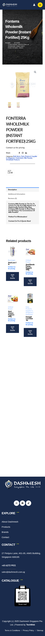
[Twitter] (23, 153)
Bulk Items (16, 156)
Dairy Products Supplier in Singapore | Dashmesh (21, 157)
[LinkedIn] (27, 153)
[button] (35, 72)
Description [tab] (12, 190)
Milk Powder (28, 158)
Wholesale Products (13, 160)
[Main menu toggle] (40, 4)
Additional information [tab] (16, 194)
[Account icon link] (34, 5)
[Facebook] (20, 153)
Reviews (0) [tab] (12, 198)
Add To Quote (12, 276)
